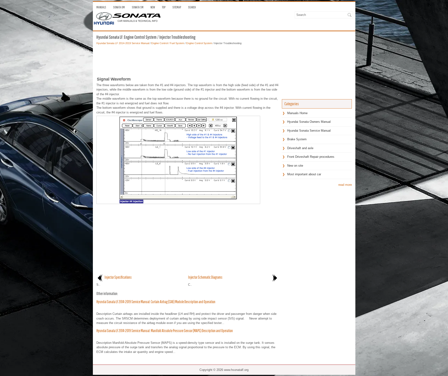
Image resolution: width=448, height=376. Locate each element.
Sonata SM (138, 7)
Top (163, 7)
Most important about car (304, 174)
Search (192, 7)
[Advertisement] (187, 59)
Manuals (101, 7)
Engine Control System (199, 43)
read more (345, 184)
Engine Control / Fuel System (167, 43)
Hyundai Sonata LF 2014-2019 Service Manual (122, 43)
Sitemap (176, 7)
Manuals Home (297, 113)
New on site (295, 165)
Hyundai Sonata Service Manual (309, 130)
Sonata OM (119, 7)
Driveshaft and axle (300, 148)
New (152, 7)
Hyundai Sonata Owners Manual (309, 121)
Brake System (297, 139)
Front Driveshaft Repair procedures (310, 156)
